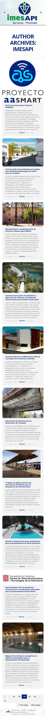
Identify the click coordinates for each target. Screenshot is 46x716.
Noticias (22, 133)
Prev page (24, 705)
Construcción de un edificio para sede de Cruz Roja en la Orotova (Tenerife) (22, 358)
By (30, 133)
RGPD (24, 710)
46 (35, 696)
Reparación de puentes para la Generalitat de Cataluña (18, 422)
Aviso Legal (16, 710)
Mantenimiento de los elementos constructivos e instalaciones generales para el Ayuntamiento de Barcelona (22, 589)
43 (19, 696)
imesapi (23, 49)
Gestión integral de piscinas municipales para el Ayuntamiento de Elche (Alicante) (22, 542)
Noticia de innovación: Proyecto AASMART (18, 106)
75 (5, 701)
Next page (35, 705)
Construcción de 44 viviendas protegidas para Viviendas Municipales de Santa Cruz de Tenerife (22, 171)
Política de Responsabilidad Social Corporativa (24, 712)
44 (24, 696)
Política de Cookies (28, 714)
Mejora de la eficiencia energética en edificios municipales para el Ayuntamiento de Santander (21, 658)
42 (14, 696)
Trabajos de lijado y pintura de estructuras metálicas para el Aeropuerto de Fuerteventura (18, 485)
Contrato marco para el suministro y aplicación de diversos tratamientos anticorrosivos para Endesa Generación (22, 298)
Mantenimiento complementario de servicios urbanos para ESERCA (20, 230)
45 (29, 696)
